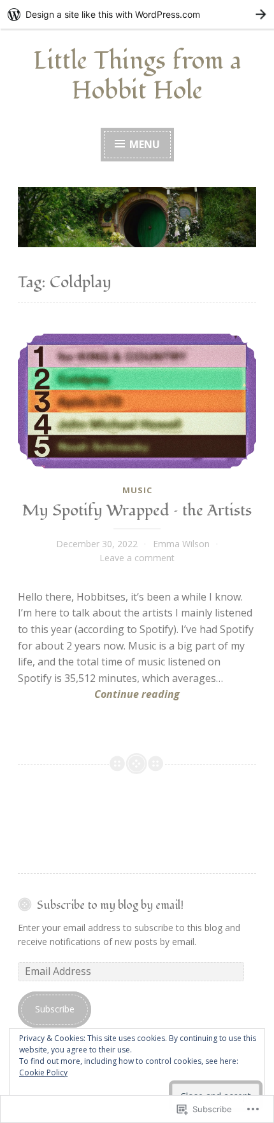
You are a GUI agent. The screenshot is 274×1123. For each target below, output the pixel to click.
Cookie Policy (43, 1072)
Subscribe (55, 1009)
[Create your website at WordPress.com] (137, 14)
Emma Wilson (181, 544)
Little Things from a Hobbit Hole (137, 76)
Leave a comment (137, 558)
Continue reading (99, 694)
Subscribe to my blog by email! (110, 905)
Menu (143, 144)
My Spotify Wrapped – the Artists (137, 510)
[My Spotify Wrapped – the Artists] (137, 401)
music (137, 490)
